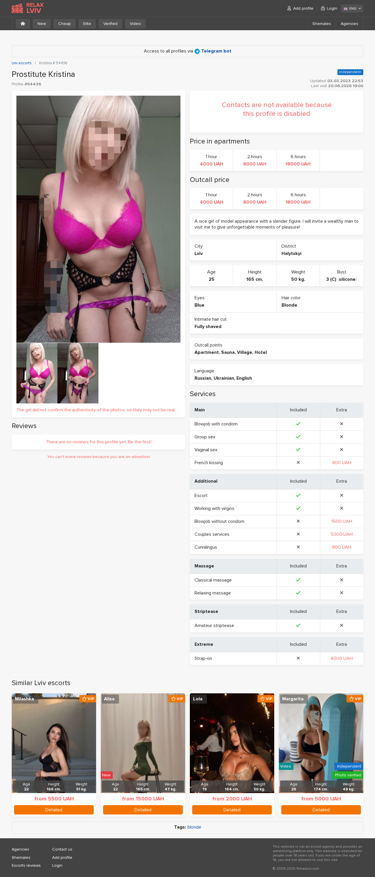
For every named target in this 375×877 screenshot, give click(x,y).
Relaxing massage (213, 593)
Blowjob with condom (216, 424)
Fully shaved (208, 326)
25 (211, 279)
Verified (110, 23)
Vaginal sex (206, 450)
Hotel (261, 352)
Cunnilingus (206, 547)
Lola (197, 699)
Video (135, 23)
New (42, 23)
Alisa (109, 699)
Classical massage (213, 580)
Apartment (207, 352)
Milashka (24, 699)
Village (244, 352)
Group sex (205, 437)
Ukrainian (224, 378)
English (244, 378)
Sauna (228, 352)
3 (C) (331, 279)
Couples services (212, 534)
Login (332, 8)
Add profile (303, 8)
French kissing (209, 463)
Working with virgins (214, 508)
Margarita (293, 699)
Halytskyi (291, 253)
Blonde (289, 305)
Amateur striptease (214, 625)
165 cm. (254, 279)
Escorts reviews (26, 865)
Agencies (349, 23)
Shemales (321, 23)
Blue (199, 305)
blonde (194, 827)
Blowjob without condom (219, 521)
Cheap (64, 23)
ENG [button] (353, 8)
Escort (201, 496)
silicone (347, 279)
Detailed (53, 810)
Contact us (62, 849)
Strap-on (203, 658)
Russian (203, 378)
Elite (87, 23)
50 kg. (298, 279)
